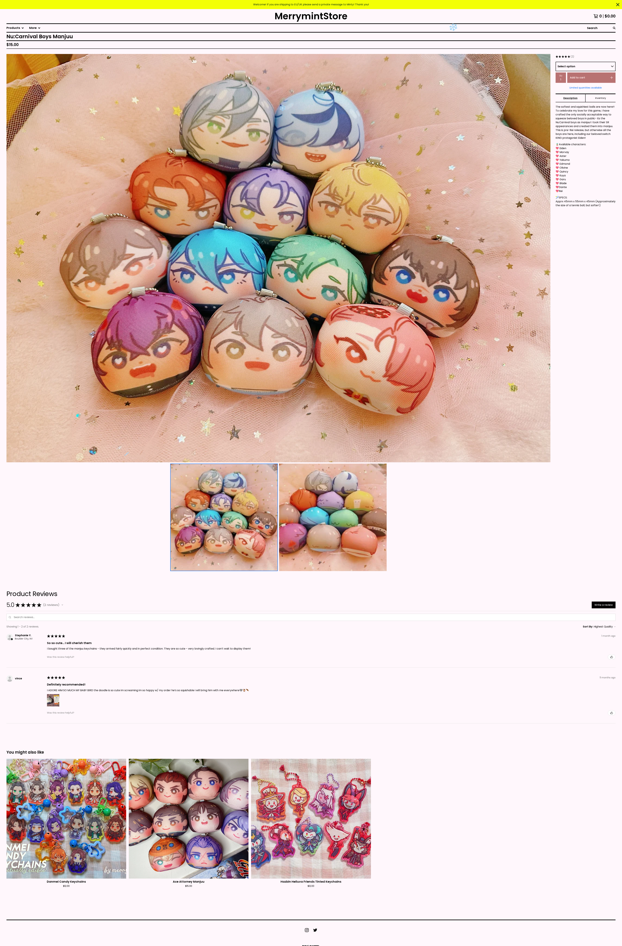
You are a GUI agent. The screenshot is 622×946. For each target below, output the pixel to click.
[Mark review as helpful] (612, 657)
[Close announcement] (617, 4)
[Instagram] (306, 930)
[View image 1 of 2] (224, 517)
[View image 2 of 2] (333, 517)
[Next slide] (545, 258)
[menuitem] (15, 28)
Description (570, 98)
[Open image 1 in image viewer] (278, 258)
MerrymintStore (311, 16)
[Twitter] (315, 930)
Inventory (600, 98)
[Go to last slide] (11, 258)
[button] (62, 605)
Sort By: (588, 626)
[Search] (614, 28)
